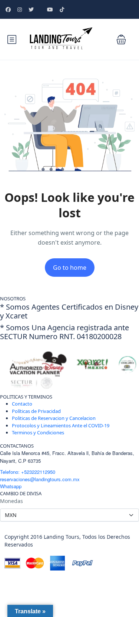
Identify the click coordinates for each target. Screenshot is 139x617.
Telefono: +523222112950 (27, 471)
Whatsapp (10, 486)
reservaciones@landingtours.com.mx (40, 479)
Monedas (11, 500)
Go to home (69, 267)
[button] (121, 39)
